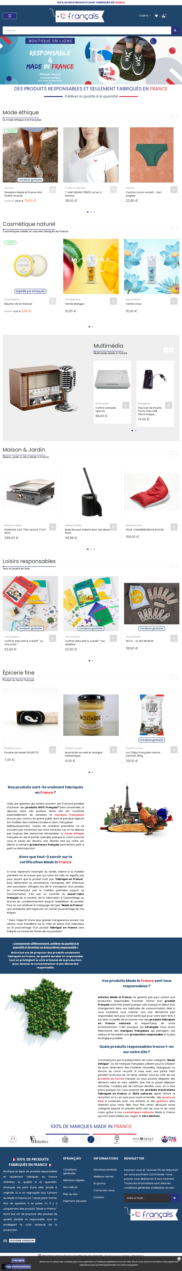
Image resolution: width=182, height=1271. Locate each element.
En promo (100, 1183)
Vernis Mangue (74, 304)
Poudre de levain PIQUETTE (21, 752)
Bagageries (144, 403)
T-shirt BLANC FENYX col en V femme (83, 194)
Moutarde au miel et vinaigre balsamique (83, 754)
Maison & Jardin (24, 449)
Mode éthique (21, 112)
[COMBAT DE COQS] (143, 1139)
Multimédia (108, 346)
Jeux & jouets (11, 636)
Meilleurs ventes (104, 1176)
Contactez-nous (104, 1190)
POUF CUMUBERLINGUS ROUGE (145, 529)
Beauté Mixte (133, 299)
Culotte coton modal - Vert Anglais (144, 194)
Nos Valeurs (70, 1187)
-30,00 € (11, 130)
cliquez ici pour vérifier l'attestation (124, 1255)
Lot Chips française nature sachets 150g (143, 754)
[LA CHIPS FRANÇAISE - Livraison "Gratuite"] (39, 1139)
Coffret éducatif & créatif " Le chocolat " (23, 642)
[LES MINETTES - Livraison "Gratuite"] (13, 1139)
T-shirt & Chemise (75, 187)
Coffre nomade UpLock (105, 409)
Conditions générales (70, 1171)
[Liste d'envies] (156, 16)
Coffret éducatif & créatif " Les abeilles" (85, 642)
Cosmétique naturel (29, 224)
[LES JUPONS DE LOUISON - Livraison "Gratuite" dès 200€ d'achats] (65, 1139)
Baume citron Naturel (18, 304)
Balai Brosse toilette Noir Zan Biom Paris (87, 531)
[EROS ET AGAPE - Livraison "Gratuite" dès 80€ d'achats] (117, 1139)
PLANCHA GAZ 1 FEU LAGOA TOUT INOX (25, 531)
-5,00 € (10, 242)
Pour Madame (12, 299)
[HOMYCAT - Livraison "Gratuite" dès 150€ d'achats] (169, 1139)
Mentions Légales (74, 1180)
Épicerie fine (18, 673)
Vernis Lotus (133, 304)
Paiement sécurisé (74, 1201)
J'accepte (18, 1260)
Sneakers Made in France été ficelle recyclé (23, 194)
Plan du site (70, 1194)
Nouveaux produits (105, 1169)
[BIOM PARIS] (91, 1139)
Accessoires (102, 403)
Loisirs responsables (29, 561)
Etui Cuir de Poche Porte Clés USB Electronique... (149, 411)
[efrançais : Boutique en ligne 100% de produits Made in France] (77, 15)
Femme (8, 187)
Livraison (99, 1197)
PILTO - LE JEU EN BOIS (139, 641)
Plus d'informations (18, 1266)
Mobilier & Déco (73, 525)
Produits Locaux (13, 748)
